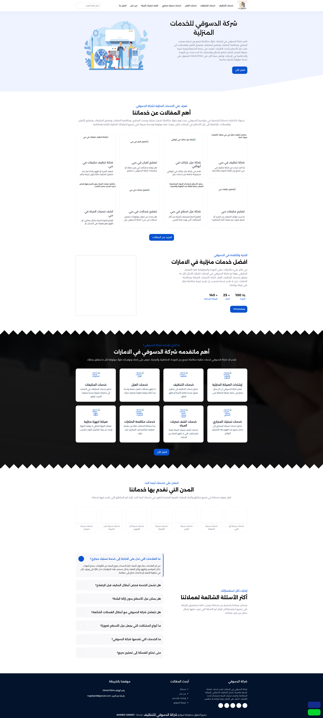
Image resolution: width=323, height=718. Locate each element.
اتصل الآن (240, 70)
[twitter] (238, 705)
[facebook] (245, 705)
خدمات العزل (191, 5)
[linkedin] (226, 705)
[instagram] (220, 705)
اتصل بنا (122, 5)
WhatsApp (239, 309)
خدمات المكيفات (207, 5)
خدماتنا (183, 689)
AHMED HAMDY (125, 714)
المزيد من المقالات (162, 237)
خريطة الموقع (180, 702)
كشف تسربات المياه (149, 5)
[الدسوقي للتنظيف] (242, 6)
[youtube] (232, 705)
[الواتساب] (314, 712)
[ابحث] (78, 5)
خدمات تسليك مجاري (171, 5)
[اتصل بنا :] (314, 705)
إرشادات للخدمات (179, 698)
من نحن (133, 5)
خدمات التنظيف (226, 5)
